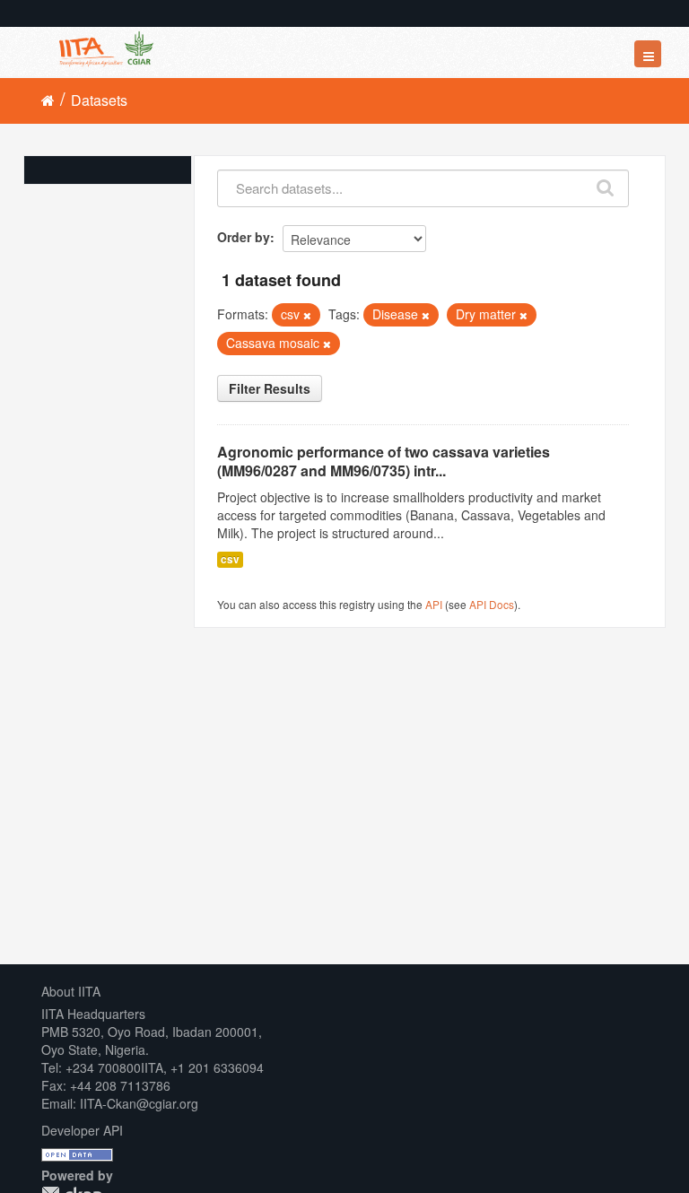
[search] (606, 184)
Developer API (82, 1130)
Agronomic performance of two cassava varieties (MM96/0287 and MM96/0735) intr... (383, 461)
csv (230, 559)
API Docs (491, 604)
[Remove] (307, 315)
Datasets (99, 100)
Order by (243, 237)
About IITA (70, 991)
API (433, 604)
